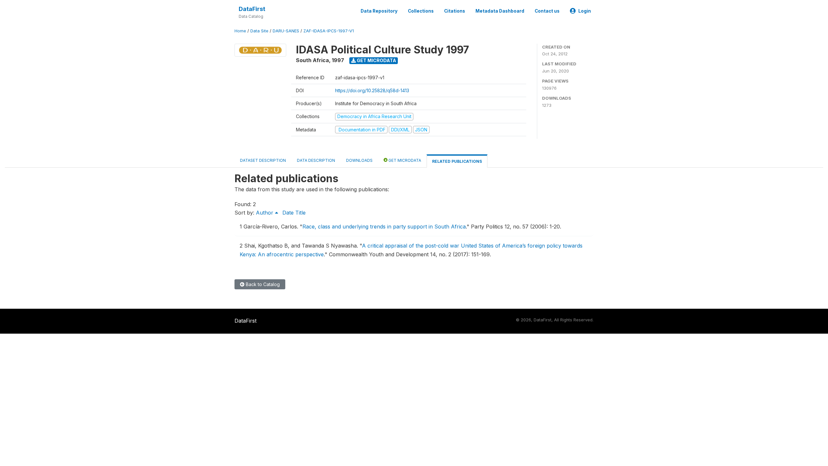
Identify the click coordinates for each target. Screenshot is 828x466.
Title (300, 212)
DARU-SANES (286, 30)
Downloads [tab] (359, 160)
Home (240, 30)
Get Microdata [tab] (404, 160)
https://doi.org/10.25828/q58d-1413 (372, 90)
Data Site (259, 30)
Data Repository (379, 11)
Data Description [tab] (316, 160)
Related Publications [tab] (457, 161)
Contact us (547, 11)
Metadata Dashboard (499, 11)
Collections (421, 11)
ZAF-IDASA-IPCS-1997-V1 (328, 30)
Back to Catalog (262, 284)
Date (288, 212)
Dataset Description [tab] (263, 160)
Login (584, 11)
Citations (454, 11)
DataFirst (252, 9)
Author (265, 212)
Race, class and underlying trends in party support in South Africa (384, 226)
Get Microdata (376, 60)
